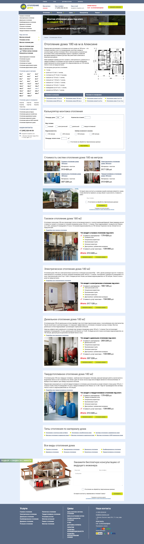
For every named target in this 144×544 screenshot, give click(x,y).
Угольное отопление (25, 26)
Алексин (45, 8)
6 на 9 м (29, 104)
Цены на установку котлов (75, 516)
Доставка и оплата (67, 1)
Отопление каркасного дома (28, 118)
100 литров (51, 134)
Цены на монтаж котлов (26, 49)
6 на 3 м (29, 102)
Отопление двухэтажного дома (28, 67)
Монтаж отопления (48, 524)
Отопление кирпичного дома (28, 122)
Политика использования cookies (73, 535)
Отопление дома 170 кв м (54, 98)
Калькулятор (84, 12)
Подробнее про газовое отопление (56, 230)
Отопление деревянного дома (28, 116)
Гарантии (70, 527)
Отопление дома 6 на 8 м (94, 98)
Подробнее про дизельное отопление (57, 335)
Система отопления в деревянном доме (108, 433)
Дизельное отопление (26, 20)
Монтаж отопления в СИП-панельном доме (110, 435)
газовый (50, 126)
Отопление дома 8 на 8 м (94, 101)
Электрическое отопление (27, 18)
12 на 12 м (22, 107)
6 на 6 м (36, 102)
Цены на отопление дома (27, 46)
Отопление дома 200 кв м (54, 101)
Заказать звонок (115, 7)
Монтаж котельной (25, 37)
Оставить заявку (101, 257)
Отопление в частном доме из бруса (57, 433)
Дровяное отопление (25, 24)
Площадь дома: (50, 117)
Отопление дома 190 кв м (73, 98)
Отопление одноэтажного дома (28, 65)
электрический (62, 126)
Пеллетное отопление (26, 28)
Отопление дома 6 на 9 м (114, 98)
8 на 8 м (36, 104)
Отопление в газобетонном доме (82, 433)
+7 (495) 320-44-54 (61, 8)
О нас (54, 1)
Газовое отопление (25, 15)
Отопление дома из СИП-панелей (29, 120)
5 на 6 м (22, 102)
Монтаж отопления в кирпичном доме (82, 435)
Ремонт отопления (48, 521)
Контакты (80, 1)
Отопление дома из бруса (27, 112)
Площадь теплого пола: (52, 138)
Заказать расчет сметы (108, 23)
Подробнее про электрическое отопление (58, 280)
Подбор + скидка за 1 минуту (16, 461)
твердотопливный (89, 126)
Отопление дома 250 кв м (73, 101)
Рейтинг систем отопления (29, 51)
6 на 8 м (22, 104)
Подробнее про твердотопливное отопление (59, 390)
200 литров (66, 134)
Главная (45, 1)
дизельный (75, 126)
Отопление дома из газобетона (28, 114)
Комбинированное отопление (28, 22)
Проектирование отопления (27, 57)
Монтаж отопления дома (27, 42)
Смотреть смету (87, 257)
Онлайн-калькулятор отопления (73, 519)
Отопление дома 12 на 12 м (115, 101)
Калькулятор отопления (26, 53)
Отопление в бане (24, 61)
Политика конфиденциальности (75, 530)
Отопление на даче (25, 59)
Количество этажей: (77, 117)
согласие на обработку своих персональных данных (101, 209)
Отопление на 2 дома (25, 63)
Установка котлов (25, 40)
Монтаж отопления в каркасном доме (57, 435)
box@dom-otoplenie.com (77, 8)
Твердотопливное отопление (28, 30)
